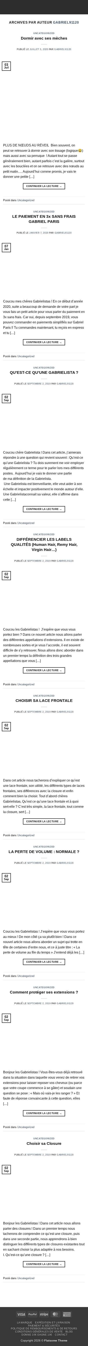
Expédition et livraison (52, 1322)
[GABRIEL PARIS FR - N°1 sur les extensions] (44, 7)
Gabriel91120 (66, 22)
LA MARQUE (25, 1322)
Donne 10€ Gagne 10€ (36, 1334)
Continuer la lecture (44, 186)
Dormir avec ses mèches (44, 38)
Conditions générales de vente (39, 1331)
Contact (61, 1334)
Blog (69, 1331)
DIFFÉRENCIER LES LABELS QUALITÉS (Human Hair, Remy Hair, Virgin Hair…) (44, 544)
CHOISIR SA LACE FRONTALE (44, 700)
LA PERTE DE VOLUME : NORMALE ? (44, 852)
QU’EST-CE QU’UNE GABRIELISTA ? (44, 372)
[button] (5, 7)
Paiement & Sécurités (44, 1325)
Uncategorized (43, 33)
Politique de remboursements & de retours (44, 1328)
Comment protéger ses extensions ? (44, 992)
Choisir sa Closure (44, 1143)
